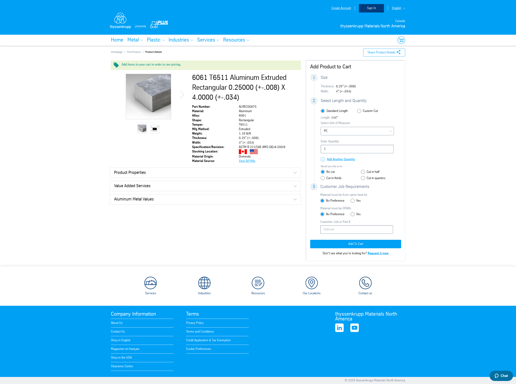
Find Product (134, 52)
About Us (117, 323)
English (396, 8)
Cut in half (373, 171)
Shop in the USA (121, 357)
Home (117, 40)
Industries (179, 40)
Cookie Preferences (198, 349)
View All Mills (247, 161)
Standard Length (337, 111)
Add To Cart (355, 243)
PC (326, 131)
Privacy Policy (195, 323)
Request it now (378, 253)
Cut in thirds (333, 178)
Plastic (153, 40)
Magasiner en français (125, 349)
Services (206, 40)
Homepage (116, 52)
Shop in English (120, 340)
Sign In (371, 8)
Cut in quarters (376, 178)
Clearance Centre (122, 366)
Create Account (341, 8)
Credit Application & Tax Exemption (208, 340)
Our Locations (311, 293)
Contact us (365, 293)
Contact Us (118, 331)
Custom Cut (370, 111)
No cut (330, 171)
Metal (133, 40)
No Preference (335, 200)
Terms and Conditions (200, 331)
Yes (358, 200)
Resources (234, 40)
